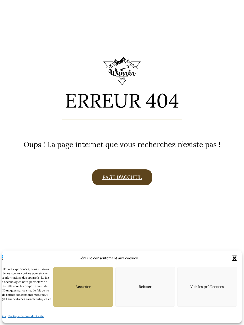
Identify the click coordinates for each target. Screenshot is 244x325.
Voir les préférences (207, 286)
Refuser (145, 286)
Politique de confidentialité (26, 316)
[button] (234, 258)
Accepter (83, 286)
